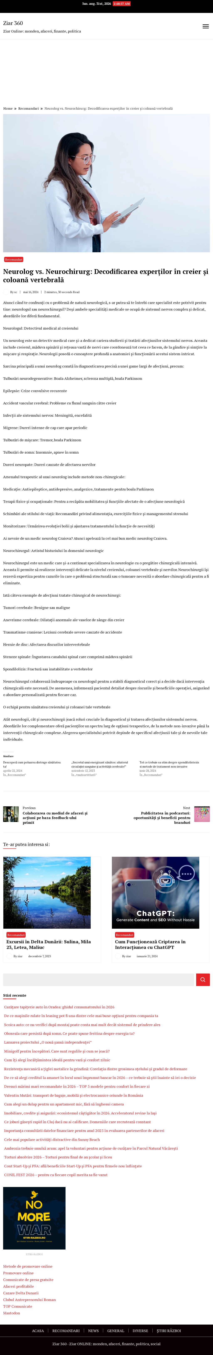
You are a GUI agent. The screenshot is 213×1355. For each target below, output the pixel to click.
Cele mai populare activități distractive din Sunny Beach (52, 1139)
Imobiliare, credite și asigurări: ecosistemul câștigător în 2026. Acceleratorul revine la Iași (80, 1112)
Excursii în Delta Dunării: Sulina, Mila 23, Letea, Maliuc (48, 944)
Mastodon (11, 1312)
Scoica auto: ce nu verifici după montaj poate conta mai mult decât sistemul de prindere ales (82, 1024)
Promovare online (18, 1272)
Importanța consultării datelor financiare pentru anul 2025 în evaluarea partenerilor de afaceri (84, 1130)
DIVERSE (140, 1330)
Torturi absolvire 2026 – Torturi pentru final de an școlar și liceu (58, 1156)
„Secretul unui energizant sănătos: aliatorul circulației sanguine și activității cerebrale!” (99, 764)
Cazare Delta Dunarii (21, 1292)
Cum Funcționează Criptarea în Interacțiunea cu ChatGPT (150, 944)
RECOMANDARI (66, 1330)
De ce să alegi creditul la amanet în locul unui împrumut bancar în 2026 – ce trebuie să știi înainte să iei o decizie (100, 1077)
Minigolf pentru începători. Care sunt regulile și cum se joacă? (57, 1051)
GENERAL (115, 1330)
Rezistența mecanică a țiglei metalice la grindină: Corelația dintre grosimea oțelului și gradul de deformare (95, 1068)
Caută (203, 980)
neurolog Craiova (151, 538)
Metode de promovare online (27, 1266)
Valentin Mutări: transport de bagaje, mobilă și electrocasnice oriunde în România (73, 1095)
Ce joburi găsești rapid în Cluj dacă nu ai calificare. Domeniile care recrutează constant (77, 1121)
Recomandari (13, 259)
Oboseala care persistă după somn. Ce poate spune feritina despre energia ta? (69, 1033)
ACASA (38, 1330)
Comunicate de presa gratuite (28, 1279)
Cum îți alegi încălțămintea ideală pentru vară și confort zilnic (57, 1059)
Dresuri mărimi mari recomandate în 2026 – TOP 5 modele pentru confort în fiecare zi (77, 1086)
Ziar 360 (13, 22)
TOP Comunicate (17, 1306)
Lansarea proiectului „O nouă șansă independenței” (48, 1042)
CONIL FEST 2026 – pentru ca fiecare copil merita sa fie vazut (56, 1174)
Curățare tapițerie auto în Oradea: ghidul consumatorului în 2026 (59, 1006)
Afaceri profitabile (18, 1286)
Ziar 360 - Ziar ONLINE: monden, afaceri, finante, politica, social (106, 1343)
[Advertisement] (106, 73)
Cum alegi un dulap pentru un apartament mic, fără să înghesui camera (64, 1104)
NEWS (93, 1330)
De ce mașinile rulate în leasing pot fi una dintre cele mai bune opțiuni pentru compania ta (81, 1015)
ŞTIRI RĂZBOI (169, 1330)
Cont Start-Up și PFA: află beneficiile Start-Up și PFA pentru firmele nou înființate (73, 1165)
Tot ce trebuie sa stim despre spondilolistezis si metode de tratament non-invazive (169, 764)
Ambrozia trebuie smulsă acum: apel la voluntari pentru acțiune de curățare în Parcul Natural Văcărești (91, 1148)
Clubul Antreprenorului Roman (29, 1299)
